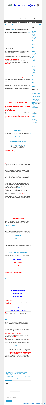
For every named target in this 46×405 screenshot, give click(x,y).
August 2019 (33, 54)
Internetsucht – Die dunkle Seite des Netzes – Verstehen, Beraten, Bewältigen (18, 252)
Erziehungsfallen (7, 372)
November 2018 (34, 61)
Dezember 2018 (34, 60)
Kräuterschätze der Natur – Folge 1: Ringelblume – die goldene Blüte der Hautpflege (36, 96)
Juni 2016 (33, 81)
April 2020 (33, 48)
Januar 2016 (33, 85)
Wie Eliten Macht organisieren (8, 254)
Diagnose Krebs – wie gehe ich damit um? (18, 296)
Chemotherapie (34, 106)
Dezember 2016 (34, 77)
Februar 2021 (33, 40)
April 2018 (33, 66)
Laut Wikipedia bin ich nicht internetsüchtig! (10, 225)
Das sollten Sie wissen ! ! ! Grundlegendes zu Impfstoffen (18, 218)
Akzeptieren (43, 403)
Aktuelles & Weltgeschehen (28, 22)
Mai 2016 (33, 82)
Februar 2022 (33, 38)
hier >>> (9, 227)
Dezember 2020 (34, 42)
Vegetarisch (33, 119)
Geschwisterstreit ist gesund (8, 373)
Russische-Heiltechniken (8, 317)
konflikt (17, 373)
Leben (9, 376)
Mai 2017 (33, 73)
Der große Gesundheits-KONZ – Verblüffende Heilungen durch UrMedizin (13, 272)
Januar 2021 (33, 41)
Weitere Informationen (39, 403)
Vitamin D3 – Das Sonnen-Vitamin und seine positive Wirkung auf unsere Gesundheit (17, 307)
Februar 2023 (33, 35)
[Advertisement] (23, 12)
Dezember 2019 (34, 51)
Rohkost (33, 114)
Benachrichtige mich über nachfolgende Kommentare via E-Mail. (13, 397)
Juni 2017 (33, 72)
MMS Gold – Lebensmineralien (18, 345)
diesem (13, 29)
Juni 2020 (33, 46)
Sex (32, 115)
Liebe (33, 112)
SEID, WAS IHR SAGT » (28, 378)
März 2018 (33, 67)
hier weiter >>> (18, 187)
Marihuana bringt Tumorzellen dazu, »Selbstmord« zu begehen (18, 290)
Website (6, 395)
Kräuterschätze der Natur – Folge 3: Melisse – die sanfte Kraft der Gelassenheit (36, 92)
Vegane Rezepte (34, 118)
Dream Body (6, 312)
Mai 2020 (33, 47)
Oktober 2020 (33, 43)
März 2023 (33, 34)
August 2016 (33, 80)
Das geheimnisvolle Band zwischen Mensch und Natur (11, 189)
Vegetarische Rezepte (34, 120)
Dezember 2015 (34, 86)
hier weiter (23, 166)
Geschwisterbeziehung (11, 372)
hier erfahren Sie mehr (8, 303)
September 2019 (34, 53)
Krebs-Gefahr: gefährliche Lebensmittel (17, 293)
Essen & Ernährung (34, 107)
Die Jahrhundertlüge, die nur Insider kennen (10, 341)
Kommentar (7, 383)
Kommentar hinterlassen (27, 376)
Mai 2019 (33, 56)
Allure (33, 104)
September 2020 (34, 44)
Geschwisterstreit (24, 372)
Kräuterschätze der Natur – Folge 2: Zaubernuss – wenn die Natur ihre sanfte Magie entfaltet (36, 94)
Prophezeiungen (7, 22)
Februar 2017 (33, 75)
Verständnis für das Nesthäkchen (22, 373)
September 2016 (34, 79)
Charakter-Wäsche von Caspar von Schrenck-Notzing (11, 163)
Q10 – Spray (17, 268)
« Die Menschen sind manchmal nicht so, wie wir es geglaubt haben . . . (13, 378)
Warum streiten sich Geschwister (9, 374)
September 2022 (34, 37)
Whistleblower (6, 338)
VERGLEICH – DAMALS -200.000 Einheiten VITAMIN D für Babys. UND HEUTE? (18, 305)
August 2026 (33, 29)
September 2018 (34, 62)
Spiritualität (11, 22)
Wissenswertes (12, 376)
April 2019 (33, 57)
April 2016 (33, 83)
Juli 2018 (33, 64)
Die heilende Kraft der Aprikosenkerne (18, 262)
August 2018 (33, 63)
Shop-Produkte (35, 22)
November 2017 (34, 70)
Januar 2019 (33, 59)
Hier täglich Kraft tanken (17, 22)
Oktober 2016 (33, 78)
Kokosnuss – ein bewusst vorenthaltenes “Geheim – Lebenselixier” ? (18, 310)
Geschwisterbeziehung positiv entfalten (18, 372)
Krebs (33, 110)
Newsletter (23, 22)
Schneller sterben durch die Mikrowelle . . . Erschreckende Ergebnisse (13, 333)
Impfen (33, 109)
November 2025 (34, 31)
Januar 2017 (33, 76)
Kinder (12, 373)
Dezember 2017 (34, 69)
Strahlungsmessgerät (18, 235)
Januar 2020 (33, 50)
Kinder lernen (15, 373)
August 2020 (33, 45)
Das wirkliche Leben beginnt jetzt (9, 150)
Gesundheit (7, 376)
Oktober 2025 (33, 32)
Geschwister (6, 132)
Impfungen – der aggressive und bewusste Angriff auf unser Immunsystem (17, 216)
